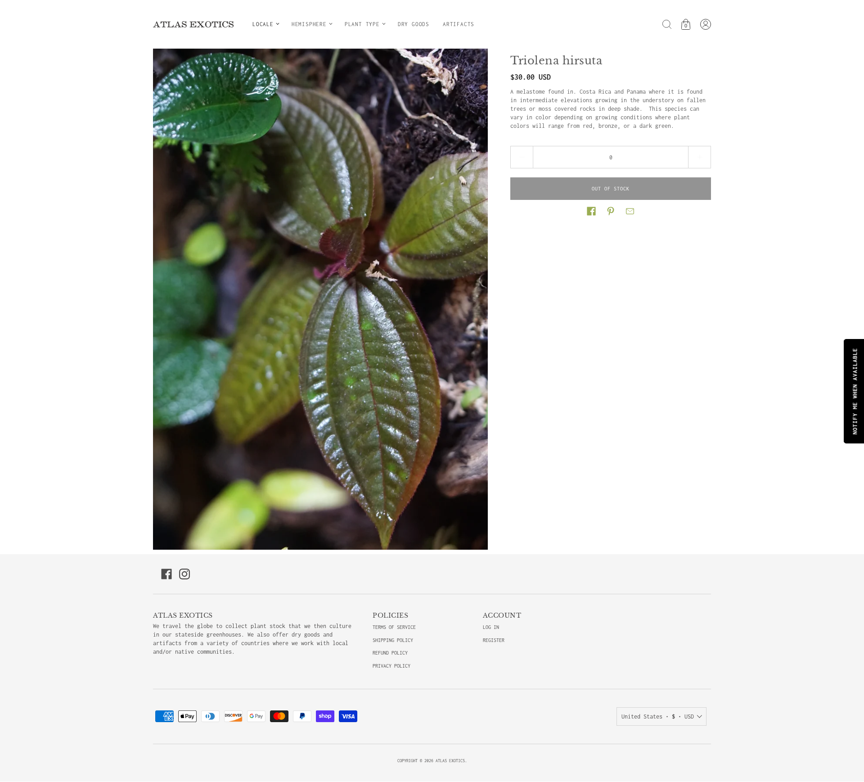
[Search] (667, 24)
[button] (591, 211)
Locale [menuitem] (263, 24)
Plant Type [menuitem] (362, 24)
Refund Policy (390, 652)
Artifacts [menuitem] (458, 24)
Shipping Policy (393, 640)
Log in (491, 627)
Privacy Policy (391, 666)
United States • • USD (657, 716)
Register (493, 640)
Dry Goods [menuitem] (413, 24)
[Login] (706, 24)
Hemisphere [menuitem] (309, 24)
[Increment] (699, 157)
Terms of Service (394, 627)
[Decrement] (521, 157)
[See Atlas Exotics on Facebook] (166, 574)
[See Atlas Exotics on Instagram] (184, 574)
